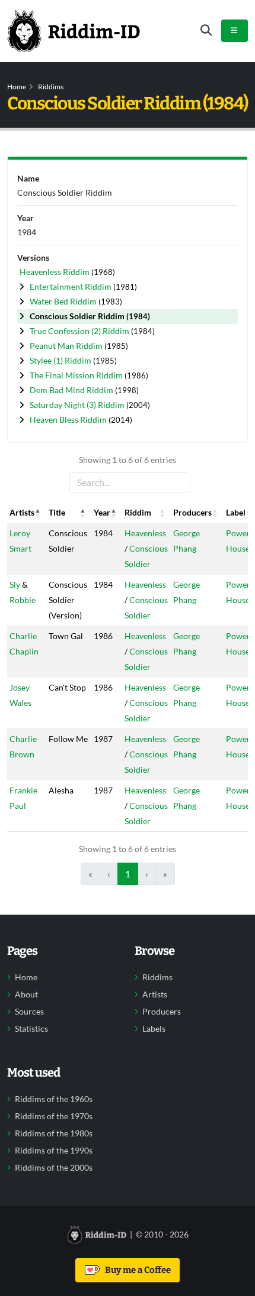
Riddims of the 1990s (54, 1150)
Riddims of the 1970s (54, 1116)
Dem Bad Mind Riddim (72, 390)
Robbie (22, 600)
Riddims (50, 86)
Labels (153, 1028)
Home (16, 86)
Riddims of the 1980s (54, 1133)
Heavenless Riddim (55, 272)
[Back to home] (73, 30)
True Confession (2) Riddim (80, 331)
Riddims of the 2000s (54, 1167)
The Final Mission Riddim (77, 375)
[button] (38, 513)
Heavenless (145, 533)
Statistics (31, 1028)
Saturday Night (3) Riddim (78, 405)
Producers (161, 1011)
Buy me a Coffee (136, 1270)
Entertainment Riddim (71, 286)
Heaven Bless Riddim (69, 419)
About (26, 994)
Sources (29, 1011)
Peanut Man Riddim (67, 346)
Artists (154, 994)
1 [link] (127, 874)
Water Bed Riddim (64, 301)
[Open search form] (206, 30)
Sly (14, 584)
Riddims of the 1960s (54, 1099)
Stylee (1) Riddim (61, 360)
